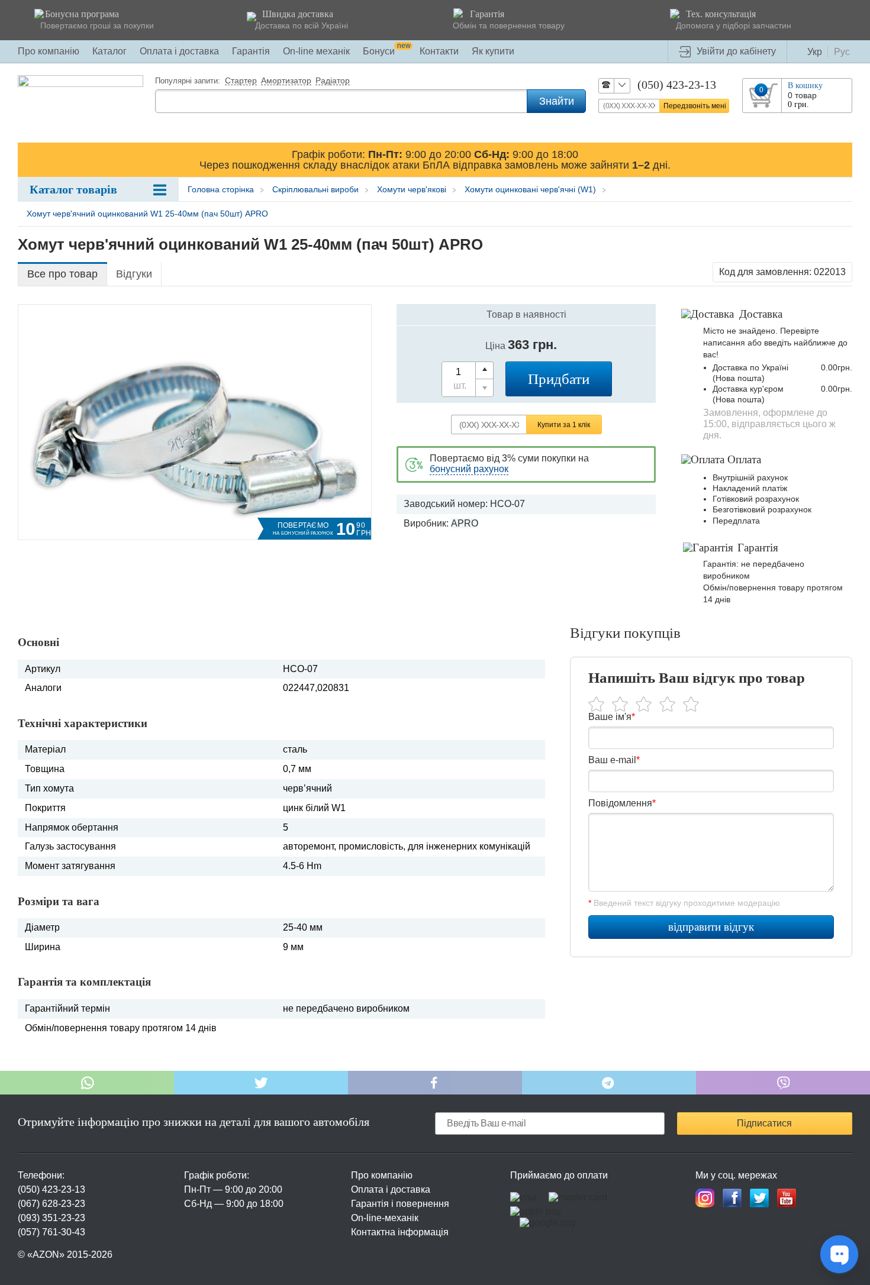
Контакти (439, 51)
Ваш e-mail (614, 760)
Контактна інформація (400, 1232)
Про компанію (48, 51)
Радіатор (332, 81)
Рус (842, 52)
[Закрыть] (841, 159)
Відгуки (134, 274)
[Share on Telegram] (609, 1082)
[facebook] (732, 1198)
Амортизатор (286, 81)
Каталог (109, 51)
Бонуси (387, 51)
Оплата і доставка (179, 51)
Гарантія (251, 51)
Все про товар (62, 274)
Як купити (493, 51)
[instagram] (704, 1198)
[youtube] (786, 1198)
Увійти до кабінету (736, 51)
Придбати (558, 379)
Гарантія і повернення (400, 1204)
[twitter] (759, 1198)
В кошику (805, 85)
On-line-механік (384, 1218)
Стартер (241, 81)
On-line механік (316, 51)
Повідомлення (622, 803)
